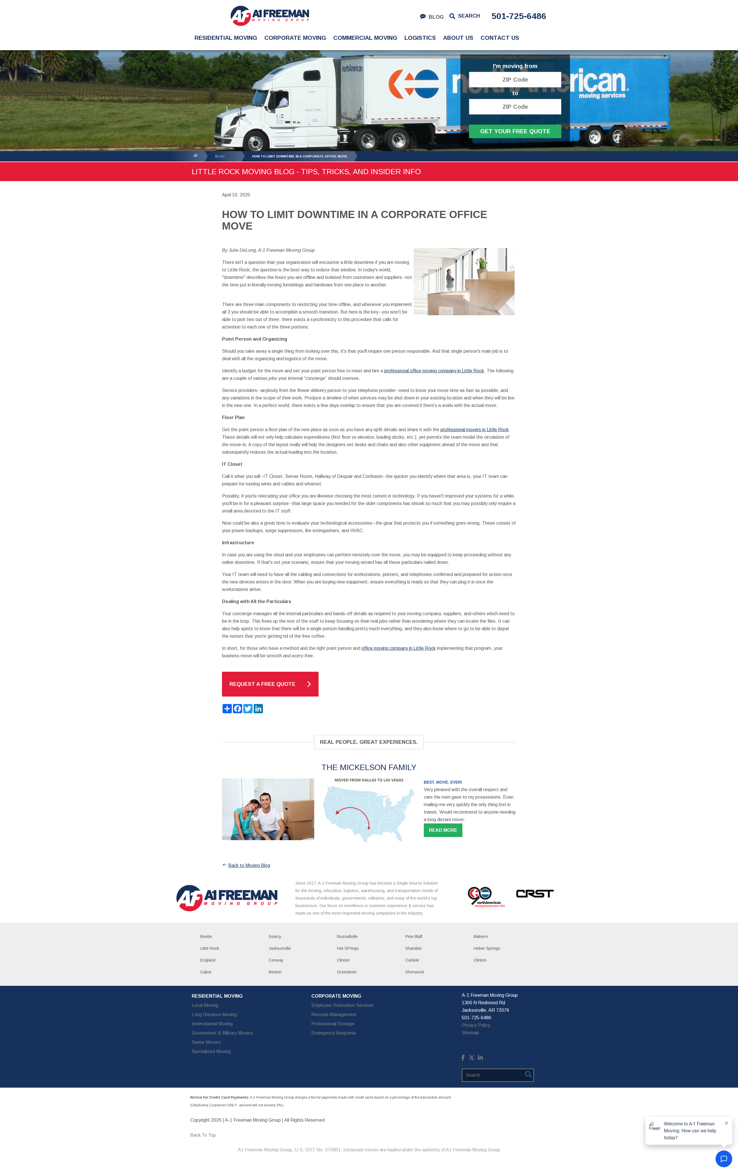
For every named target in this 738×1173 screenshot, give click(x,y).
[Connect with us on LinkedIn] (480, 1058)
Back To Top (203, 1135)
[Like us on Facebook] (463, 1058)
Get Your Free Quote (515, 131)
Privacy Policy (476, 1025)
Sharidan (413, 948)
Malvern (481, 936)
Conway (276, 960)
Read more (443, 830)
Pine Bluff (413, 936)
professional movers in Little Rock (474, 429)
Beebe (206, 936)
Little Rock (209, 948)
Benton (275, 972)
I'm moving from (515, 66)
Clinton (343, 960)
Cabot (205, 972)
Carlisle (412, 960)
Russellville (347, 936)
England (207, 960)
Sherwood (414, 972)
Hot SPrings (348, 948)
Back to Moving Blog (249, 865)
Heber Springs (487, 948)
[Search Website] (528, 1075)
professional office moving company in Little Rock (434, 370)
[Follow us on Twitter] (472, 1058)
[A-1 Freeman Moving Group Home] (270, 16)
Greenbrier (347, 972)
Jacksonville (280, 948)
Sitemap (470, 1032)
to (515, 93)
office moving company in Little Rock (399, 648)
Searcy (275, 936)
